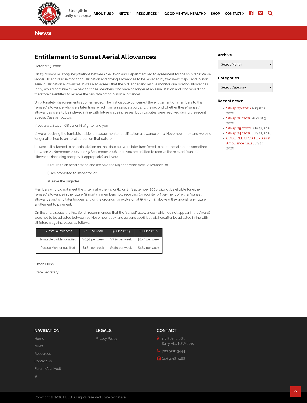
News (124, 14)
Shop (215, 14)
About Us (102, 14)
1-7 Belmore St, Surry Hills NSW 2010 (178, 341)
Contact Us (43, 361)
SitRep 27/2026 (238, 108)
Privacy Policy (106, 339)
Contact (233, 14)
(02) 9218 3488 (173, 359)
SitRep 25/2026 (238, 128)
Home (39, 339)
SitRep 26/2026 (238, 118)
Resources (146, 14)
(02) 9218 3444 (173, 351)
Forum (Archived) (47, 369)
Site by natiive (115, 397)
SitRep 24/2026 (238, 133)
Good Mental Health (183, 14)
